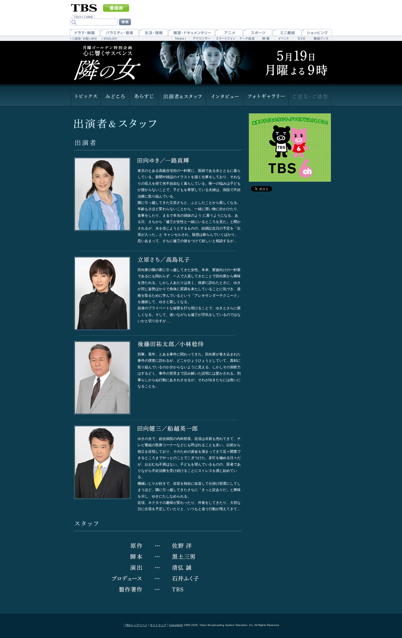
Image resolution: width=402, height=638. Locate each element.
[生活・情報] (153, 32)
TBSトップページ (136, 625)
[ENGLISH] (110, 38)
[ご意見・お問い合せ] (84, 38)
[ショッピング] (317, 32)
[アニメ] (229, 32)
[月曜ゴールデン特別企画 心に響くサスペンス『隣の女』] (107, 61)
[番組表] (116, 8)
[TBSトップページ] (84, 7)
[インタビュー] (224, 96)
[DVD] (301, 38)
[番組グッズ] (321, 38)
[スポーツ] (257, 32)
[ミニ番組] (287, 32)
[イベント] (283, 38)
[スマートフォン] (225, 38)
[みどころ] (114, 96)
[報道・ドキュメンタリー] (191, 32)
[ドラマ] (85, 32)
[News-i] (180, 38)
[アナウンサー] (201, 38)
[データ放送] (247, 38)
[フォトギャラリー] (265, 96)
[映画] (266, 38)
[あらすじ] (143, 96)
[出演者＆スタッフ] (182, 96)
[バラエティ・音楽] (119, 32)
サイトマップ (158, 625)
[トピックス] (85, 96)
